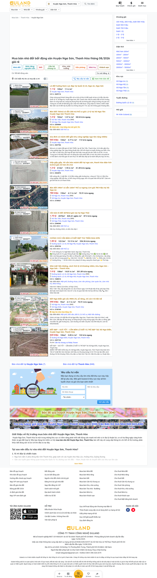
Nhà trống (57, 284)
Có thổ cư (83, 314)
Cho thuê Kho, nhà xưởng (124, 489)
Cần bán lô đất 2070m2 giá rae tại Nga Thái (69, 213)
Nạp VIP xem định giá (18, 496)
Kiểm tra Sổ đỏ (50, 496)
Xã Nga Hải (71, 276)
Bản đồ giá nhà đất (17, 485)
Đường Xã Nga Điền (59, 338)
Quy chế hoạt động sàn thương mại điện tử (95, 506)
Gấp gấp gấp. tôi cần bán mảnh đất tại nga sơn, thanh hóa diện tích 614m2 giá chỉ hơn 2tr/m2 (80, 163)
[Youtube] (133, 510)
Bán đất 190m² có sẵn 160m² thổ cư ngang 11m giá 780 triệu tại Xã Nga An (79, 188)
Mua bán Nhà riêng (86, 475)
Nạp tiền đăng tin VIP (53, 485)
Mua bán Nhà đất (86, 471)
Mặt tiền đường (94, 314)
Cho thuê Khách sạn (122, 496)
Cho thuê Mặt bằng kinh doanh (126, 499)
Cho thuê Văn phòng (122, 485)
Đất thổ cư (65, 129)
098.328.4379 (96, 553)
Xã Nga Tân (56, 122)
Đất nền (71, 314)
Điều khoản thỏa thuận (53, 509)
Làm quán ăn (96, 281)
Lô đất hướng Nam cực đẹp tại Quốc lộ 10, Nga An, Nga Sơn (77, 86)
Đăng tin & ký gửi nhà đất (54, 482)
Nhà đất (27, 10)
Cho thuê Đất (119, 478)
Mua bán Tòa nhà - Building (89, 489)
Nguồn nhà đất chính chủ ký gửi (57, 478)
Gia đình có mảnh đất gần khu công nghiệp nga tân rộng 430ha (78, 137)
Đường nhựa (72, 281)
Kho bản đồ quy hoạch (18, 475)
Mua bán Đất (84, 478)
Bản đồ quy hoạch (17, 471)
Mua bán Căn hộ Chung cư (89, 482)
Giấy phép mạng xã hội (88, 513)
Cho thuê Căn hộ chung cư (124, 482)
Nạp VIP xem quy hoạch (19, 482)
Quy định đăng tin (86, 520)
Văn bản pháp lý (51, 520)
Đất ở (77, 314)
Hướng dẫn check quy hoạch (21, 478)
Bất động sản (50, 471)
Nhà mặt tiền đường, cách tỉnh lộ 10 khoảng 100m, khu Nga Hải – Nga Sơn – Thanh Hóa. (79, 267)
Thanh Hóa (25, 18)
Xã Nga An (56, 196)
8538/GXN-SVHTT (83, 542)
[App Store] (30, 511)
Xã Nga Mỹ (71, 244)
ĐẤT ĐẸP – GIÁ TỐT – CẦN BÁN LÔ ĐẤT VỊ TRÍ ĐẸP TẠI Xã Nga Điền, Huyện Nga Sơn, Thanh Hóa (81, 330)
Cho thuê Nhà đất (121, 471)
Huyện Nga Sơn (37, 18)
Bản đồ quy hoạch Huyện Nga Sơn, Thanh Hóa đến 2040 (78, 412)
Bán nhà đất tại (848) (78, 364)
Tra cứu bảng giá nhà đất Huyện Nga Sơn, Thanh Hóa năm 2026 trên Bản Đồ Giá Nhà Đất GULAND (78, 424)
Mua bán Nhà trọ (85, 492)
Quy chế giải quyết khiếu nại (89, 517)
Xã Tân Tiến (56, 120)
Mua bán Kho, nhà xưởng (89, 485)
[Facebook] (128, 510)
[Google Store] (30, 517)
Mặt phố (64, 281)
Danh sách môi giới (52, 489)
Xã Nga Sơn (71, 274)
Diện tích (53, 10)
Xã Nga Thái (56, 221)
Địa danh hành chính (52, 492)
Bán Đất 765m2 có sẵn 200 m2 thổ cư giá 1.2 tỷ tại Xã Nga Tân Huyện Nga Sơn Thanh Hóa (77, 112)
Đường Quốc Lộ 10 (59, 244)
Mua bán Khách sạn (87, 496)
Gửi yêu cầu (104, 402)
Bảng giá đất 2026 (17, 489)
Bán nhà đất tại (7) (28, 364)
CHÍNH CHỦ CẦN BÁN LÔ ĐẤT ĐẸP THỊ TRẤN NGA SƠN (75, 238)
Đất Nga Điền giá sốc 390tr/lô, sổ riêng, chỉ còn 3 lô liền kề (76, 299)
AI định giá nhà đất (17, 492)
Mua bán (14, 10)
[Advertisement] (61, 38)
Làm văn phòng (84, 281)
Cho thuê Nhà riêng (121, 475)
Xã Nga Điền (57, 307)
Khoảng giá (40, 10)
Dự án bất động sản (52, 475)
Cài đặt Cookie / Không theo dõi (57, 516)
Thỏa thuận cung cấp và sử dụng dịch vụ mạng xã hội (99, 510)
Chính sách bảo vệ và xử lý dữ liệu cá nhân (61, 513)
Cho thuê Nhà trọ (120, 492)
